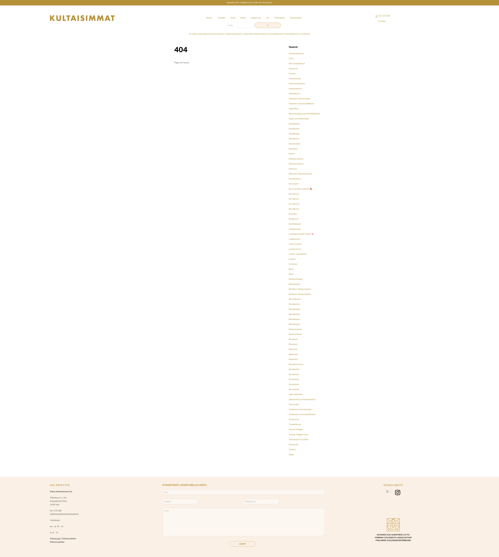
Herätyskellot (295, 88)
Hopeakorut (294, 93)
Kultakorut (294, 219)
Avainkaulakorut (296, 53)
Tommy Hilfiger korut (298, 434)
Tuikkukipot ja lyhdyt (298, 439)
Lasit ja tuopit (295, 244)
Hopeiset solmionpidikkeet (301, 103)
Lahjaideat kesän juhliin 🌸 (301, 234)
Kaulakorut (294, 139)
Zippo (291, 454)
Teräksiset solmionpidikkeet (302, 414)
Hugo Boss (294, 109)
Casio (291, 58)
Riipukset (293, 339)
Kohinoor (293, 169)
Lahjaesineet (295, 229)
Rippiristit (293, 354)
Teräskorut (294, 419)
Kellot (242, 18)
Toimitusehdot (295, 18)
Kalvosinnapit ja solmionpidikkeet (304, 114)
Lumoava (293, 264)
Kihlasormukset (296, 159)
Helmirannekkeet (297, 83)
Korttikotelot (295, 179)
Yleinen (292, 449)
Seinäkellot (294, 369)
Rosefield (293, 359)
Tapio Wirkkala (295, 394)
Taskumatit (294, 404)
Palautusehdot (57, 542)
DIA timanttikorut (297, 63)
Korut (232, 18)
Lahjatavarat (256, 18)
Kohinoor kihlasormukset (300, 174)
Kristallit (293, 214)
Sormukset (294, 374)
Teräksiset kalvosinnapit (300, 409)
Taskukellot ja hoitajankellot (302, 399)
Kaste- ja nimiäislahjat (299, 119)
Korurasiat (293, 184)
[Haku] (268, 25)
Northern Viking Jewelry (300, 289)
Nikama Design (296, 279)
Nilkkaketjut (294, 284)
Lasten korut (295, 249)
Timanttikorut (295, 424)
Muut (291, 269)
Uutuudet (221, 18)
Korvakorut (294, 194)
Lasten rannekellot (298, 254)
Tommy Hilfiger (296, 429)
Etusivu (209, 18)
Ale (267, 18)
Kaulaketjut (294, 124)
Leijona (292, 259)
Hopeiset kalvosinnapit (299, 98)
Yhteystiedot (279, 18)
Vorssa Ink (293, 444)
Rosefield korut (296, 364)
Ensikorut (293, 68)
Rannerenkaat (295, 329)
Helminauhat (295, 78)
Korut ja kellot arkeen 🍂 (300, 189)
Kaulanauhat (294, 144)
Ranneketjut (294, 309)
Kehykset (293, 149)
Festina (292, 73)
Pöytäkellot (294, 304)
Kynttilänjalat (295, 224)
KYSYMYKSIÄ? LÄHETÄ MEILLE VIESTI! (184, 485)
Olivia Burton (295, 299)
